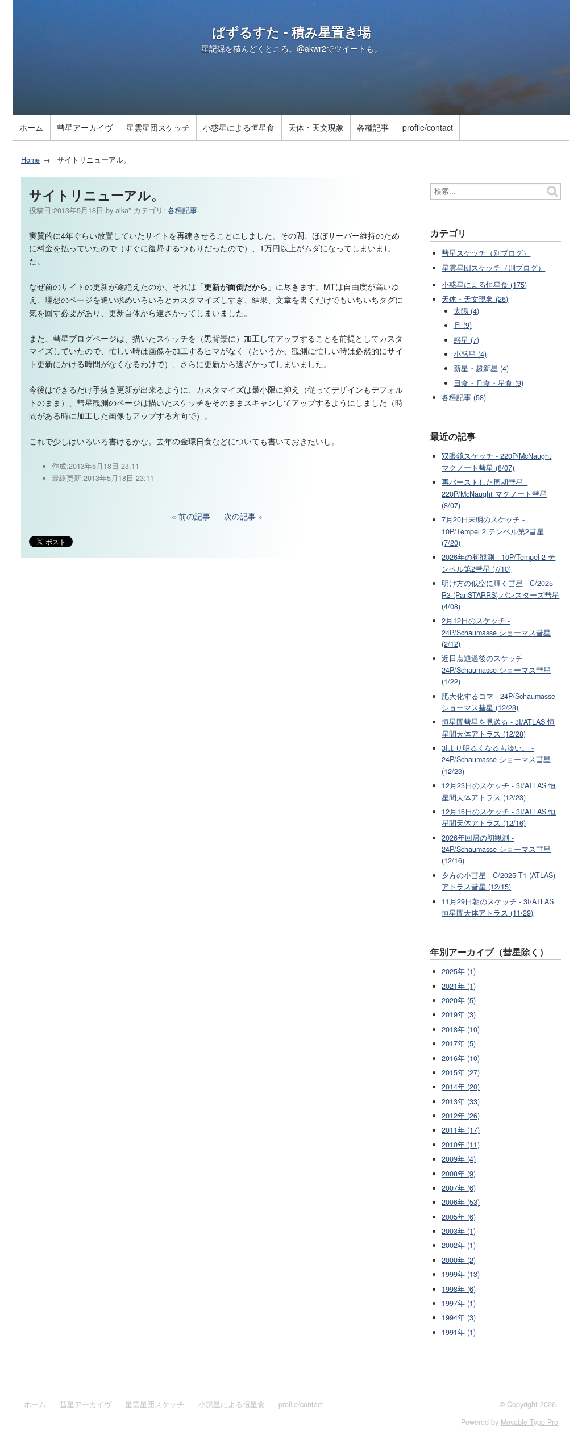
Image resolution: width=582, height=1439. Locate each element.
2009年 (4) (459, 1159)
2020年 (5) (459, 1000)
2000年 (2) (459, 1260)
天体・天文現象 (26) (475, 299)
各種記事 (373, 127)
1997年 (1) (459, 1303)
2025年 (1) (459, 971)
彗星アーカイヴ (85, 127)
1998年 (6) (459, 1289)
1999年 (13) (461, 1274)
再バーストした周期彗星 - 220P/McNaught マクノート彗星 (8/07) (494, 493)
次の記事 (240, 516)
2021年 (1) (459, 986)
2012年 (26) (461, 1116)
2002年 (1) (459, 1245)
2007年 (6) (459, 1188)
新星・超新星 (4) (481, 368)
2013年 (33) (461, 1101)
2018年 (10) (461, 1029)
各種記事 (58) (464, 397)
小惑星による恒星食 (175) (484, 285)
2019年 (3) (459, 1014)
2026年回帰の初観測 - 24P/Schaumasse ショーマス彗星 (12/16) (496, 849)
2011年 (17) (461, 1130)
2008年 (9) (459, 1173)
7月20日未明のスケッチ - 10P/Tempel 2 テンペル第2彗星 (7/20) (493, 531)
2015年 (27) (461, 1072)
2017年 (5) (459, 1043)
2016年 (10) (461, 1058)
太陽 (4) (466, 311)
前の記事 (194, 516)
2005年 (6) (459, 1217)
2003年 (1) (459, 1231)
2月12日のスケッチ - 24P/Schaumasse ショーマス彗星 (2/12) (496, 632)
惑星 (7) (466, 340)
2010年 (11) (461, 1144)
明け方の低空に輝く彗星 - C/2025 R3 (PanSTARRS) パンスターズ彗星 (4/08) (500, 595)
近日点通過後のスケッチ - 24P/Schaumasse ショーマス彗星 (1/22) (496, 670)
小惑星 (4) (470, 354)
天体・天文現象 (316, 127)
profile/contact (427, 127)
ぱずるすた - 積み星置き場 (291, 32)
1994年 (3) (459, 1317)
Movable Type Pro (529, 1422)
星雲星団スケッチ (158, 127)
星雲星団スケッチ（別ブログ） (493, 268)
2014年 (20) (461, 1087)
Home (30, 160)
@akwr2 (311, 48)
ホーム (31, 127)
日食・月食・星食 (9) (488, 383)
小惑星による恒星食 (239, 127)
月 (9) (463, 325)
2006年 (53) (461, 1202)
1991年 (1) (459, 1332)
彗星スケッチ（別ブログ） (486, 253)
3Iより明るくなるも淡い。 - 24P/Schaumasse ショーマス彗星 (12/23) (496, 759)
